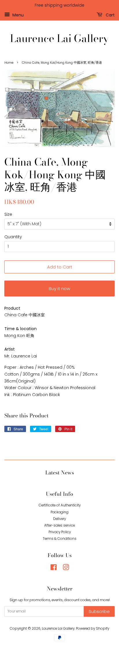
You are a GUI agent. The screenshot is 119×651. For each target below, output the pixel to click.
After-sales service (59, 525)
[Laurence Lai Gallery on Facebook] (53, 568)
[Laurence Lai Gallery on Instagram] (66, 568)
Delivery (59, 518)
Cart (110, 15)
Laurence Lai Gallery (59, 38)
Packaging (59, 512)
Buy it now (59, 288)
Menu (17, 15)
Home (8, 62)
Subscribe (99, 611)
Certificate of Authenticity (60, 505)
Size (8, 214)
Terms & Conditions (60, 538)
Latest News (59, 472)
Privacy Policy (60, 532)
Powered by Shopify (92, 628)
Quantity (13, 237)
